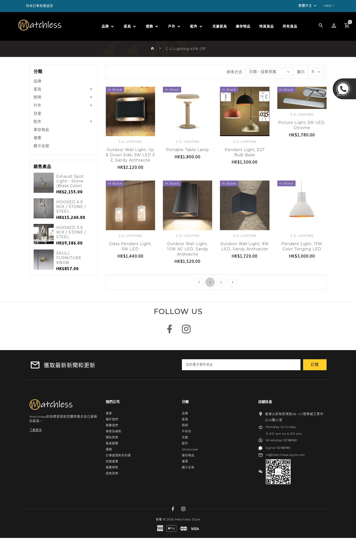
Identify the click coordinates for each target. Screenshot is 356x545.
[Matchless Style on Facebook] (169, 332)
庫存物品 (41, 129)
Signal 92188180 (277, 448)
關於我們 (112, 419)
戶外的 (186, 431)
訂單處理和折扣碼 (118, 455)
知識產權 (112, 461)
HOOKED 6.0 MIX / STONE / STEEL (71, 207)
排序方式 (234, 71)
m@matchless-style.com (285, 455)
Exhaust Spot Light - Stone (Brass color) (70, 181)
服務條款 (112, 467)
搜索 (109, 413)
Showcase (190, 449)
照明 (37, 97)
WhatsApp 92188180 (281, 440)
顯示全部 (41, 145)
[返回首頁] (152, 49)
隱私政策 (112, 437)
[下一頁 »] (232, 282)
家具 (37, 89)
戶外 (37, 105)
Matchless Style (187, 519)
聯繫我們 (112, 425)
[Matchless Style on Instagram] (186, 332)
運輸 (109, 449)
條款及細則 (113, 431)
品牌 (37, 81)
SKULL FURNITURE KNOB (69, 258)
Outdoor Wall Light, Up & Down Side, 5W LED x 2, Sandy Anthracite (130, 155)
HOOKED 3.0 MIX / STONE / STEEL (71, 232)
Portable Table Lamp (187, 149)
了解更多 (35, 430)
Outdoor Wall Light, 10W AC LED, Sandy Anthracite (187, 249)
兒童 (37, 113)
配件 (37, 121)
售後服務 (112, 443)
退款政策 (112, 473)
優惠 (37, 137)
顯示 (301, 71)
